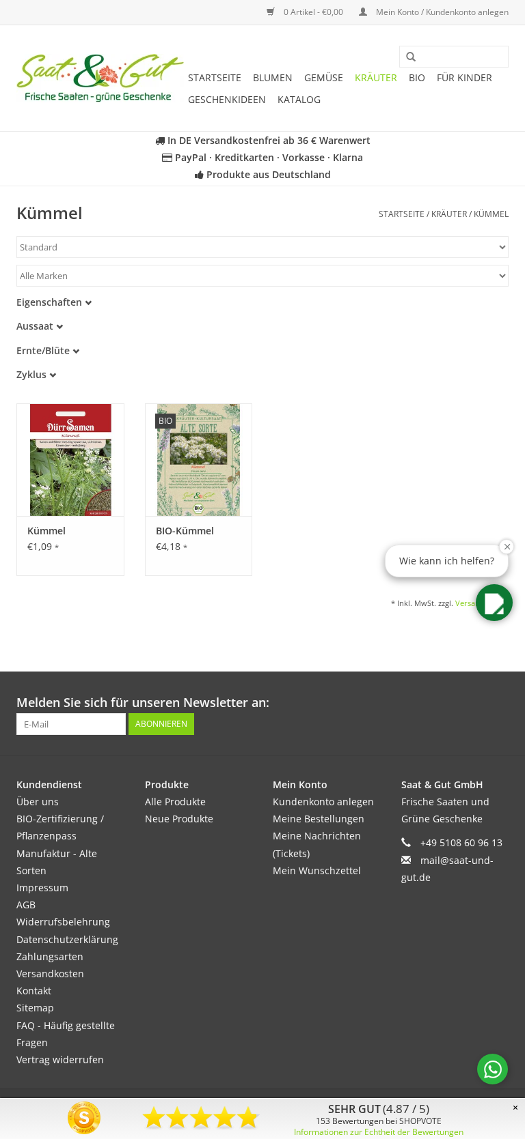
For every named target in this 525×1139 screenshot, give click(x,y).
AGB (26, 904)
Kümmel (491, 214)
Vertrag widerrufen (60, 1059)
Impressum (42, 887)
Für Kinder (464, 77)
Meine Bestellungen (318, 818)
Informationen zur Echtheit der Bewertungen (378, 1132)
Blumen (273, 77)
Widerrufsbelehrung (63, 921)
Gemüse (323, 77)
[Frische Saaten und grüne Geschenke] (100, 78)
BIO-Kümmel (185, 530)
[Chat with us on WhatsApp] (492, 1069)
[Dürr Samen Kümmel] (70, 459)
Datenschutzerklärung (67, 939)
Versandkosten (50, 973)
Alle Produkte (175, 801)
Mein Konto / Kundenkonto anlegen (441, 12)
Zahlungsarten (49, 956)
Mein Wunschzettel (317, 870)
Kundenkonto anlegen (323, 801)
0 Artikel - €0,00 (313, 12)
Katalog (299, 99)
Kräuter (376, 77)
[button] (494, 602)
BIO (417, 77)
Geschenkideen (227, 99)
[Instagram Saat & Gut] (498, 703)
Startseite (214, 77)
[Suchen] (406, 57)
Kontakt (33, 990)
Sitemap (35, 1007)
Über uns (37, 801)
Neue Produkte (179, 818)
